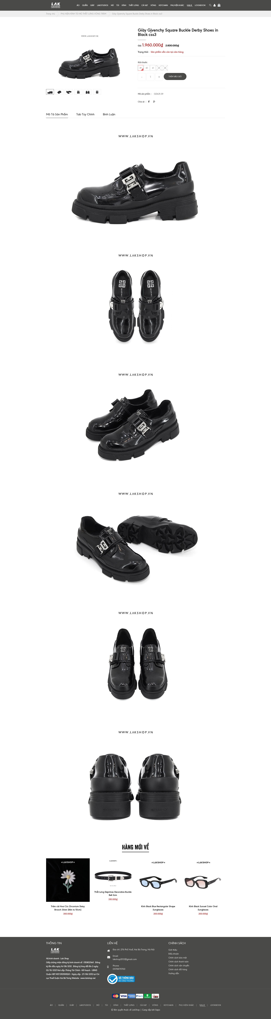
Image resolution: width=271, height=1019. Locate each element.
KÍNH (124, 5)
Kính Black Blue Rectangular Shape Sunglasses (158, 908)
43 (165, 68)
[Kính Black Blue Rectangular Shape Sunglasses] (158, 880)
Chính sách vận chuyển (178, 965)
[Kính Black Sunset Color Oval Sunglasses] (203, 880)
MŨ (112, 5)
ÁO (78, 5)
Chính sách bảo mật (177, 958)
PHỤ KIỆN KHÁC (177, 5)
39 (141, 68)
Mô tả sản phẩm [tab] (57, 114)
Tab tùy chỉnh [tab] (85, 114)
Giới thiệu (172, 950)
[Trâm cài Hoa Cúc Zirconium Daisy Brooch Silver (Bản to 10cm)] (68, 880)
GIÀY (92, 5)
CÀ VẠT (144, 5)
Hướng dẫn (173, 973)
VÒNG (153, 5)
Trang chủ (50, 14)
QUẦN (85, 5)
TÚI (117, 5)
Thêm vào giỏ (175, 76)
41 (153, 68)
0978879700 (119, 969)
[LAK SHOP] (55, 5)
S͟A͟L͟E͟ (189, 5)
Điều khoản (173, 954)
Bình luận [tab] (109, 114)
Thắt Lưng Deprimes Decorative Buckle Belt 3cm (112, 893)
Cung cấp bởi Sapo (151, 1010)
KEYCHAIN (163, 5)
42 (159, 68)
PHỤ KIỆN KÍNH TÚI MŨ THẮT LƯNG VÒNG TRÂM (83, 14)
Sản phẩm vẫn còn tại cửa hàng (167, 52)
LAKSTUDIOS (102, 5)
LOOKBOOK (200, 5)
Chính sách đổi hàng (177, 969)
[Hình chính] (89, 57)
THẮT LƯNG (134, 5)
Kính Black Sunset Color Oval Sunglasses (203, 908)
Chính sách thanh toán (178, 961)
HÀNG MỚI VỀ (135, 846)
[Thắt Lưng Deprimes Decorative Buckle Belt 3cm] (113, 872)
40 (147, 68)
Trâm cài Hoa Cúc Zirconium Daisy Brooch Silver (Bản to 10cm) (68, 908)
